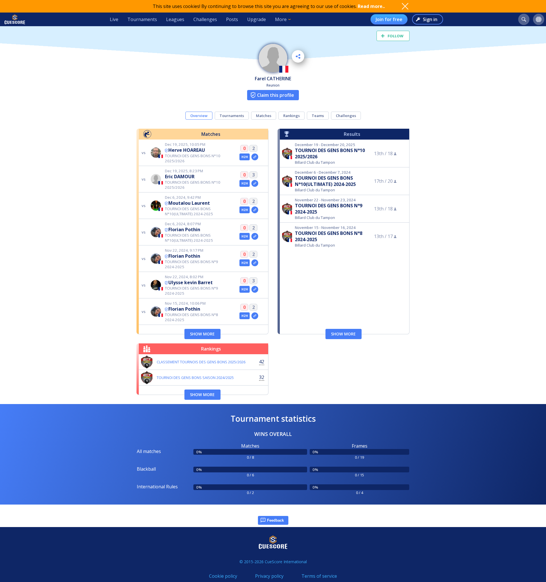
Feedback (275, 520)
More (281, 19)
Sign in (430, 19)
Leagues (175, 19)
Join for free (389, 19)
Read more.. (371, 6)
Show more (202, 334)
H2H (244, 157)
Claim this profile (275, 95)
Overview (199, 115)
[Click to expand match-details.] (254, 156)
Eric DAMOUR (180, 176)
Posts (232, 19)
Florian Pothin (184, 229)
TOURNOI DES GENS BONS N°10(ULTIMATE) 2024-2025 (325, 181)
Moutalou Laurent (189, 203)
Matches (263, 115)
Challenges (205, 19)
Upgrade (256, 19)
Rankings (291, 115)
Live (114, 19)
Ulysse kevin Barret (190, 282)
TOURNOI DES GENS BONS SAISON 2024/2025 (195, 377)
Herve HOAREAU (186, 150)
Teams (318, 115)
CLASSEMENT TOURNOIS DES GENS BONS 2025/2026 (201, 361)
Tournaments (142, 19)
